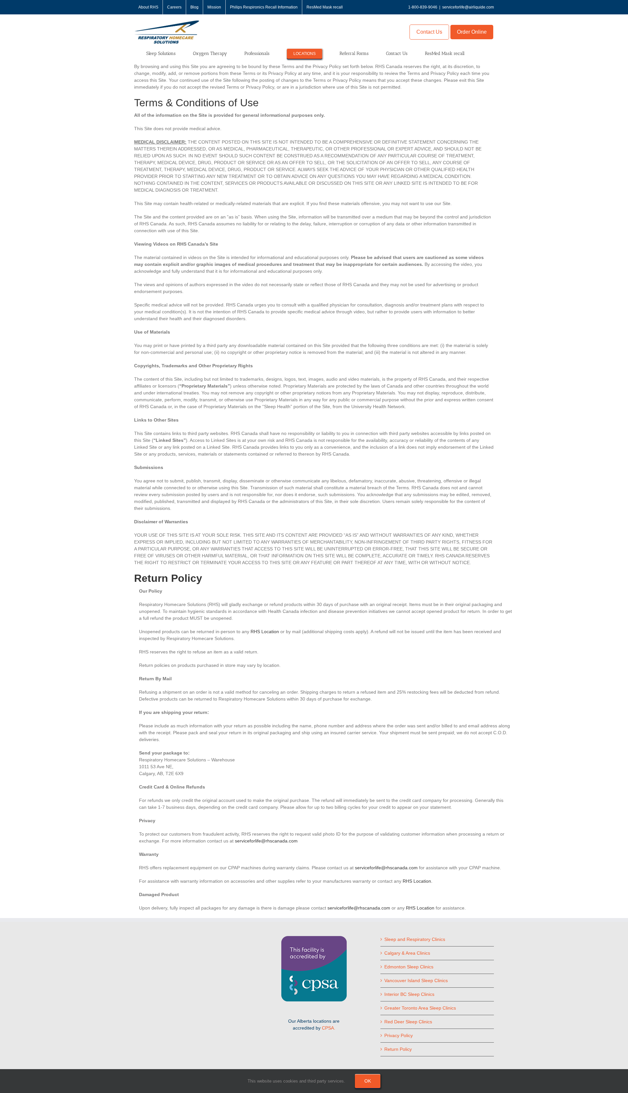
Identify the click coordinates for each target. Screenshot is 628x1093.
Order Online (472, 32)
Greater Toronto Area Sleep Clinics (420, 1008)
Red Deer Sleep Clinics (408, 1021)
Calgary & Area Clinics (407, 953)
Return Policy (398, 1049)
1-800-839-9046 (422, 7)
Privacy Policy (398, 1035)
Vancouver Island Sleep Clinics (416, 980)
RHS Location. (417, 881)
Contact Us (429, 32)
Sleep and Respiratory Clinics (414, 939)
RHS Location (265, 631)
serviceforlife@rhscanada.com (266, 840)
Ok (367, 1081)
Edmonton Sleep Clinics (408, 966)
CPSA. (328, 1028)
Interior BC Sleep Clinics (409, 994)
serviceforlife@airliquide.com (468, 7)
